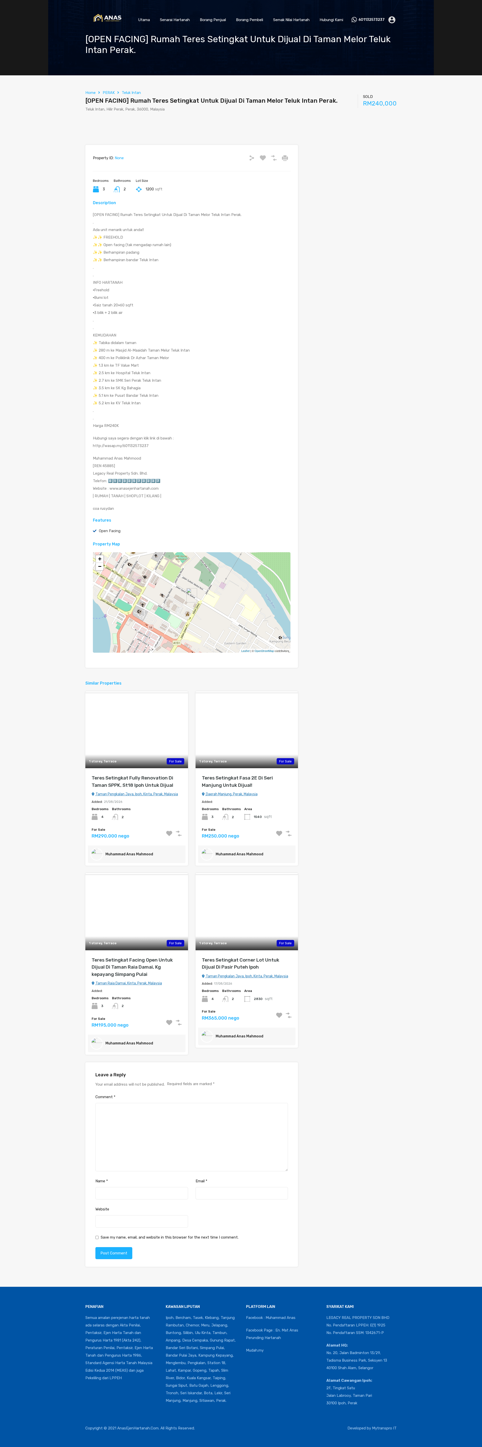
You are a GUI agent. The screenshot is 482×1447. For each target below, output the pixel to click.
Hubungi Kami (331, 20)
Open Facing (109, 531)
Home (90, 92)
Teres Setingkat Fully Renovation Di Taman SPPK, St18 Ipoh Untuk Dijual (132, 781)
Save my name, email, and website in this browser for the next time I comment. (169, 1237)
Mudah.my (255, 1350)
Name (101, 1181)
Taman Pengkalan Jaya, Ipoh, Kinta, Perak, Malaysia (136, 794)
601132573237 (371, 20)
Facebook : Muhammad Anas (270, 1317)
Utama (144, 20)
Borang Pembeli (249, 20)
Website (102, 1209)
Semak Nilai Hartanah (291, 20)
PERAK (109, 92)
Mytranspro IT (384, 1428)
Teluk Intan (131, 92)
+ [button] (99, 559)
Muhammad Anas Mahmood (129, 854)
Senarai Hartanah (175, 20)
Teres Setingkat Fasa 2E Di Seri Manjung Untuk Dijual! (237, 781)
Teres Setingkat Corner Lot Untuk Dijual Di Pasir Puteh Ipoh (240, 963)
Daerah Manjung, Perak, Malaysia (231, 794)
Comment (105, 1097)
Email (201, 1181)
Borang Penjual (213, 20)
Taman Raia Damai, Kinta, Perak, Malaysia (128, 983)
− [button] (99, 566)
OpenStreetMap (264, 651)
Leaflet (245, 651)
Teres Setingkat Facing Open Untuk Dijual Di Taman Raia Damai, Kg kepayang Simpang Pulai (132, 967)
